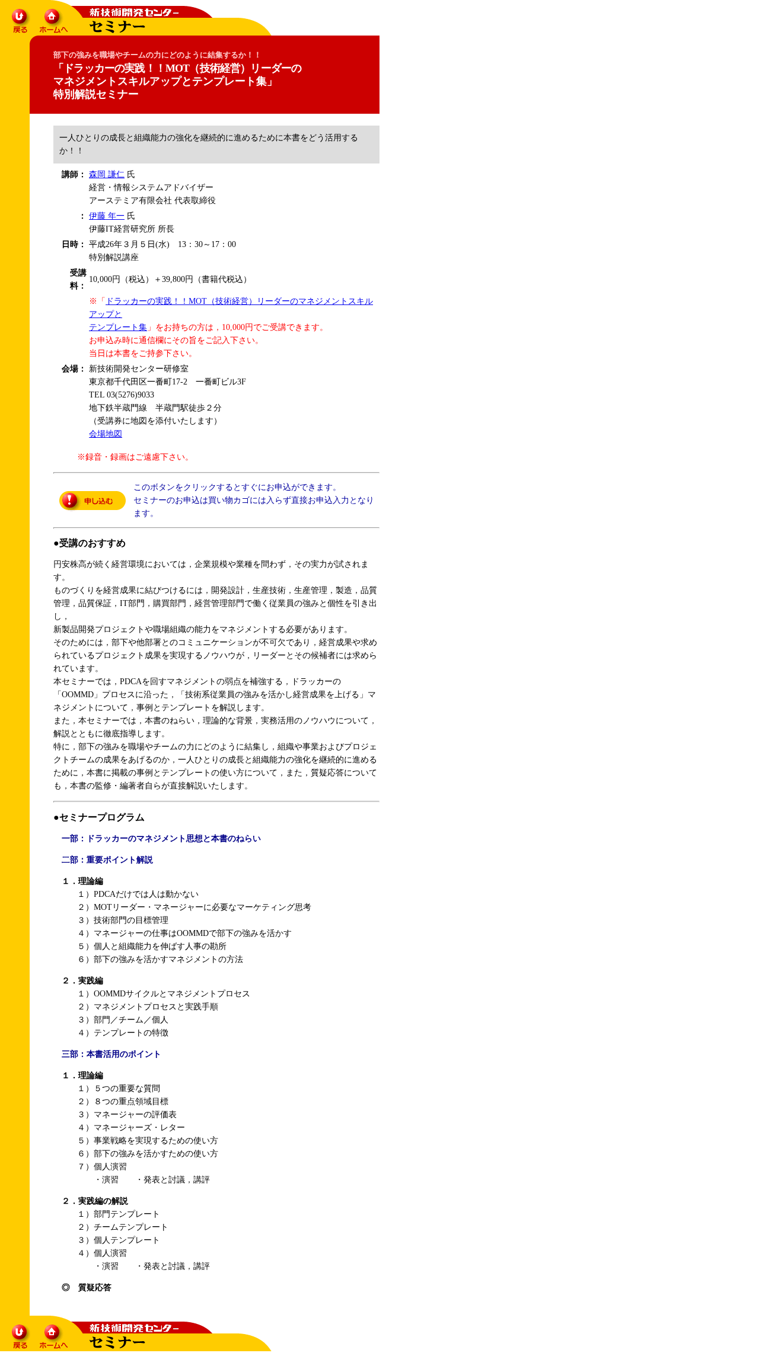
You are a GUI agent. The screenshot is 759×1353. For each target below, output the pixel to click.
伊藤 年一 (107, 215)
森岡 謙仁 (107, 174)
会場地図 (105, 433)
